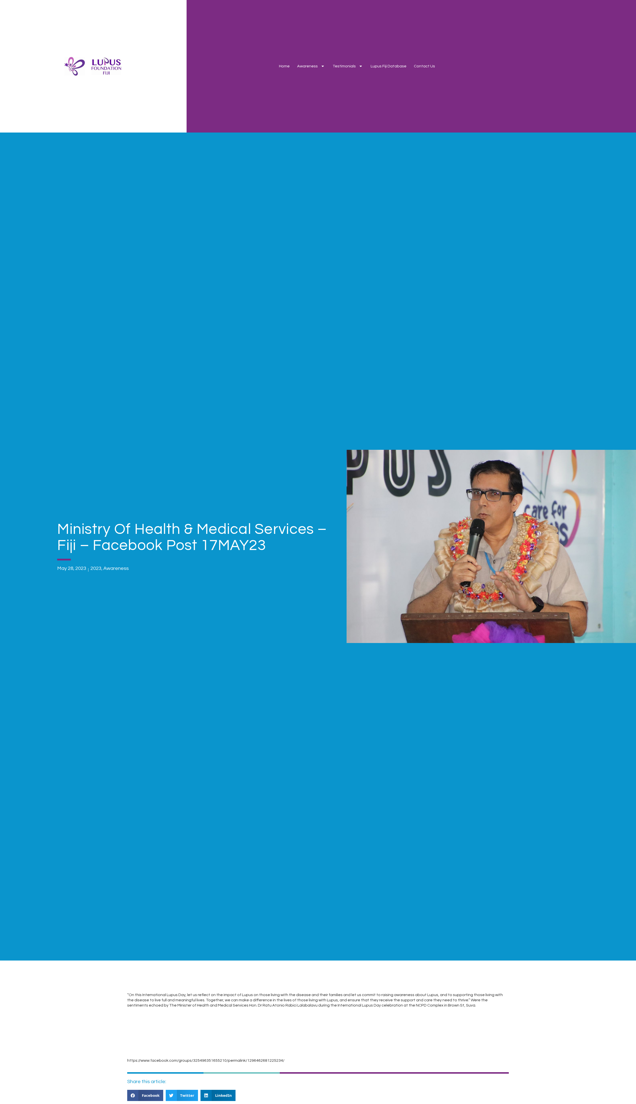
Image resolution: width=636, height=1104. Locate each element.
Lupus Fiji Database (388, 66)
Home (284, 66)
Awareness (307, 66)
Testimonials (344, 66)
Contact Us (424, 66)
